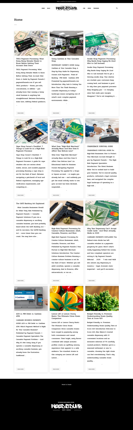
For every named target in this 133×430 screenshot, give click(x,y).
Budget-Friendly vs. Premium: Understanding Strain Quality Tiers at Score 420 (99, 316)
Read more (21, 113)
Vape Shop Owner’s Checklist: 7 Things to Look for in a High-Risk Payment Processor (30, 148)
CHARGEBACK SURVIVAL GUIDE (100, 146)
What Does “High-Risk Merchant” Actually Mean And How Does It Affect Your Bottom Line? (66, 148)
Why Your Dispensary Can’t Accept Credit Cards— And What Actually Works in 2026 (102, 230)
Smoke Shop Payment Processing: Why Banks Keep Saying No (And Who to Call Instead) (101, 61)
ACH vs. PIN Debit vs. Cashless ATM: (28, 315)
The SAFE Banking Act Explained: (30, 203)
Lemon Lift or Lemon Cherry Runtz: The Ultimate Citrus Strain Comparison (66, 316)
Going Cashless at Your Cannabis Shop (65, 60)
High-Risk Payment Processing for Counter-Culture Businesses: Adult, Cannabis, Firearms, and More (66, 230)
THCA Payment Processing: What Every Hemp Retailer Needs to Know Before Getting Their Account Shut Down (30, 62)
